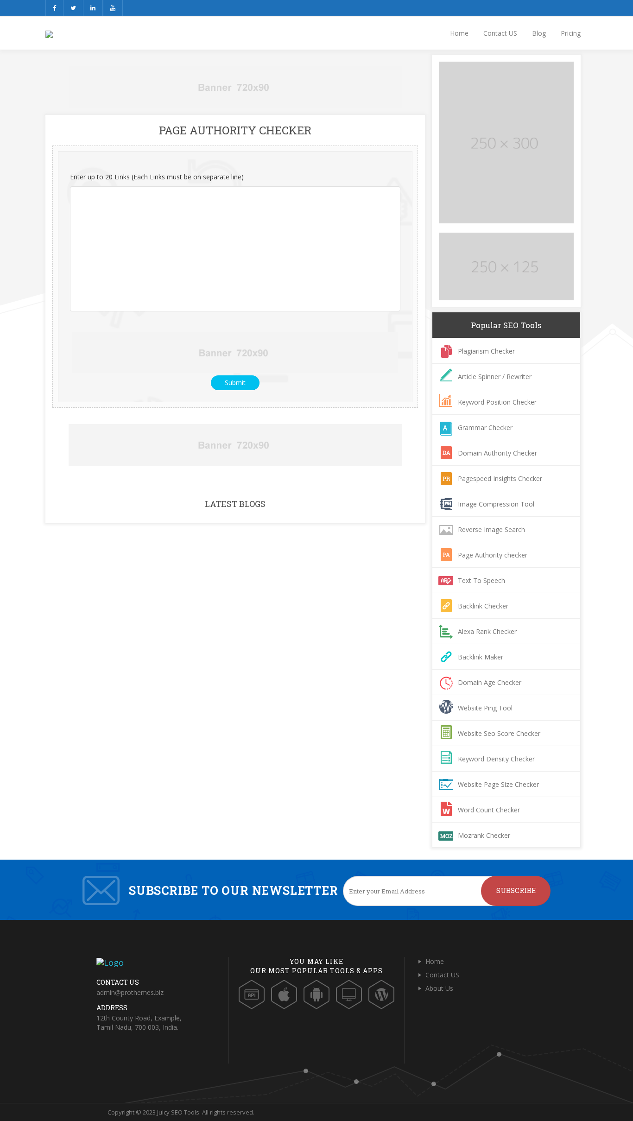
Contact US (500, 33)
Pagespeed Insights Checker (500, 478)
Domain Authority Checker (497, 453)
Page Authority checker (492, 555)
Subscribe (516, 890)
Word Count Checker (489, 809)
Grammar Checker (485, 427)
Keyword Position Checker (497, 402)
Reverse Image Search (491, 529)
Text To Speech (481, 580)
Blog (539, 33)
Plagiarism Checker (486, 351)
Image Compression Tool (496, 504)
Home (459, 33)
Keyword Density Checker (496, 758)
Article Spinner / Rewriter (495, 376)
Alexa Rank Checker (487, 631)
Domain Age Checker (489, 682)
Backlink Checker (483, 606)
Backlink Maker (480, 656)
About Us (439, 988)
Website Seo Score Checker (499, 733)
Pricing (571, 33)
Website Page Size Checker (498, 784)
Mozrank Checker (484, 835)
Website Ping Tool (485, 707)
